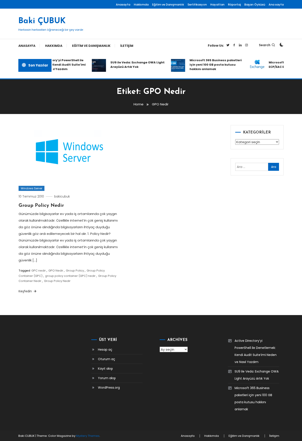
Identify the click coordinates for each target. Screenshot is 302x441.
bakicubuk (62, 196)
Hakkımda (141, 4)
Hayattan (217, 4)
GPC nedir (38, 270)
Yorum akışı (107, 378)
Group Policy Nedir (41, 205)
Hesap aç (105, 349)
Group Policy (75, 270)
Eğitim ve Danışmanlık (168, 4)
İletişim (126, 46)
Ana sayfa (276, 4)
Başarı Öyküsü (254, 4)
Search (264, 45)
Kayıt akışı (105, 368)
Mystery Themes (87, 436)
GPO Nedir (55, 270)
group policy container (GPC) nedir (70, 276)
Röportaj (234, 4)
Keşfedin (26, 291)
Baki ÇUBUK (42, 21)
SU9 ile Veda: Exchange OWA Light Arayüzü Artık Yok (135, 64)
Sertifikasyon (197, 4)
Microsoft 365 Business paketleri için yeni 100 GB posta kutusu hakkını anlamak (213, 64)
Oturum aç (106, 359)
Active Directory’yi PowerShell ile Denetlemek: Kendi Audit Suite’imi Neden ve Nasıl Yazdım (56, 64)
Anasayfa (123, 4)
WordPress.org (109, 387)
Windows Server (31, 188)
